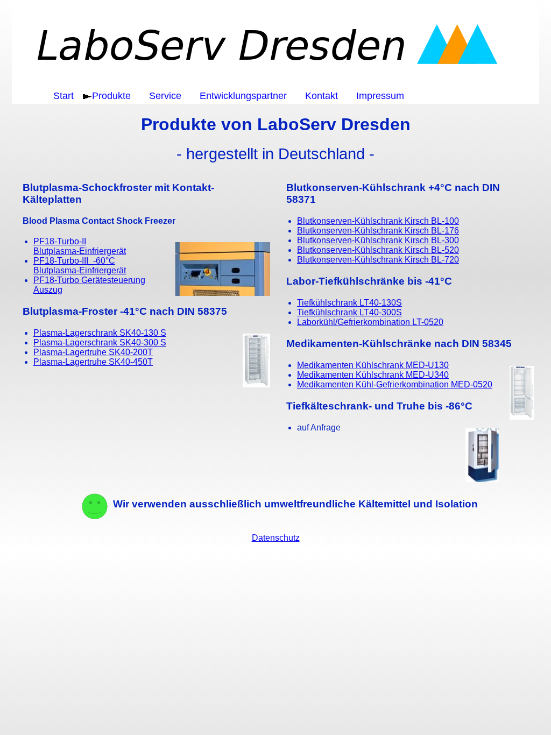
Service (165, 95)
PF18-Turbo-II (79, 246)
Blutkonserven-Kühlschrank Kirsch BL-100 (378, 220)
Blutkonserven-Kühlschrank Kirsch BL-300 (378, 240)
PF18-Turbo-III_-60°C (79, 265)
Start (63, 95)
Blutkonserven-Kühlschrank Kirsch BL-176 (378, 230)
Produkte (111, 95)
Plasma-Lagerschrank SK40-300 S (99, 342)
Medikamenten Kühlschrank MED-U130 (373, 365)
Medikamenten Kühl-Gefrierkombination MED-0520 (394, 384)
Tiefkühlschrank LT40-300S (349, 312)
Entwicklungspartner (243, 95)
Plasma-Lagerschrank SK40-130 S (99, 332)
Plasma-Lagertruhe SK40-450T (93, 361)
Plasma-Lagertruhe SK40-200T (93, 352)
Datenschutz (276, 537)
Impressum (380, 95)
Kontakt (321, 95)
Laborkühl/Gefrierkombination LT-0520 (370, 322)
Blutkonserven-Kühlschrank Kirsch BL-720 (378, 259)
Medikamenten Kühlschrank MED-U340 (373, 374)
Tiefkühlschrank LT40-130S (349, 302)
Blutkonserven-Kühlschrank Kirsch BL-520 (378, 250)
